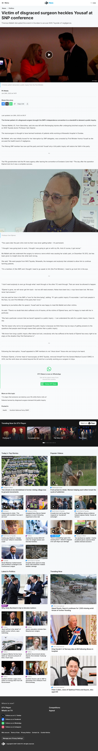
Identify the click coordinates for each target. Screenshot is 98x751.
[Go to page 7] (53, 442)
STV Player (6, 708)
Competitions (54, 708)
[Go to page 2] (45, 442)
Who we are (5, 732)
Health (5, 410)
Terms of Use (15, 732)
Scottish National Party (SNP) (19, 410)
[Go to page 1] (44, 442)
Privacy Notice (26, 732)
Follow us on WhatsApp (13, 723)
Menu (7, 3)
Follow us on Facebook (13, 719)
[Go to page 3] (47, 442)
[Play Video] (49, 54)
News (4, 8)
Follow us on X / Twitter (13, 715)
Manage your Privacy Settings (13, 738)
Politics (11, 8)
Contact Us (35, 732)
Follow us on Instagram (13, 727)
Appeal (52, 711)
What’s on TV (7, 711)
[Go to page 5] (50, 442)
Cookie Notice (45, 732)
